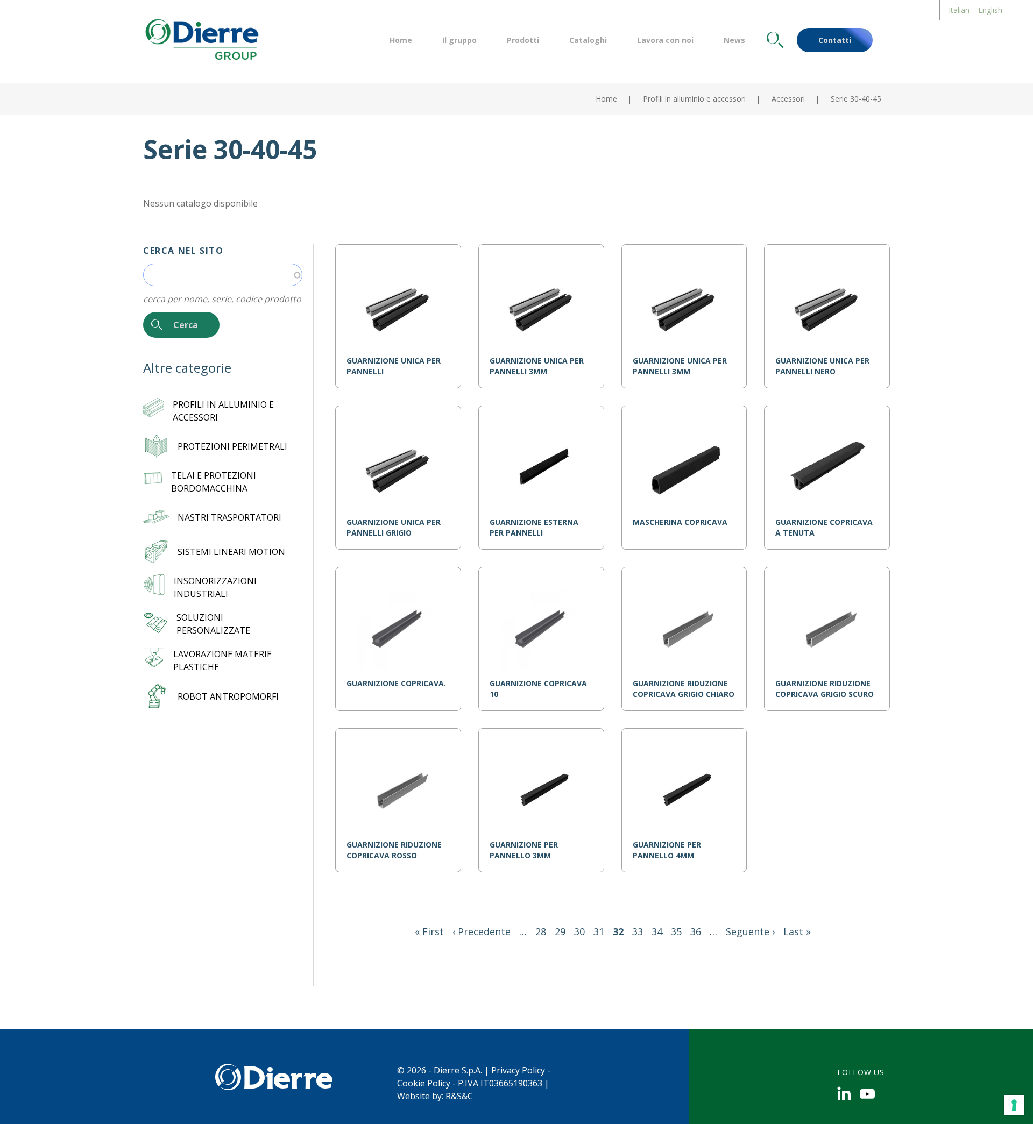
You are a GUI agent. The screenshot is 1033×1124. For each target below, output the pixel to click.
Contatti (834, 40)
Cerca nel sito (183, 251)
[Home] (201, 38)
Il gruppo (459, 40)
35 (676, 931)
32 (618, 931)
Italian (959, 10)
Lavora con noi (665, 40)
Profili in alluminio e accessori (694, 99)
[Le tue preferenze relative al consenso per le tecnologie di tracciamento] (1014, 1105)
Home (401, 40)
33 (637, 931)
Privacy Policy (518, 1070)
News (734, 40)
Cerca (775, 40)
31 (598, 931)
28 (540, 931)
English (990, 10)
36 (695, 931)
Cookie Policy (423, 1083)
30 (579, 931)
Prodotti (523, 40)
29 (560, 931)
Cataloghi (588, 40)
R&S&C (459, 1096)
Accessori (788, 99)
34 (657, 931)
